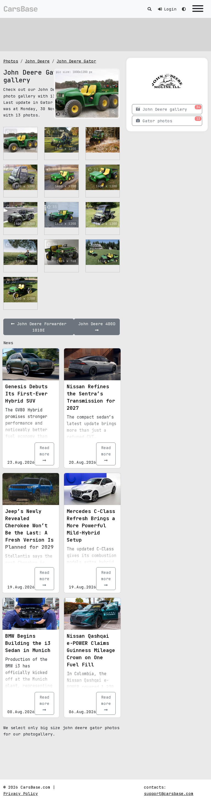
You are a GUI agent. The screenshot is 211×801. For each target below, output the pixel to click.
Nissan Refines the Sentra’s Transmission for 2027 (91, 397)
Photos (10, 61)
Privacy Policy (20, 793)
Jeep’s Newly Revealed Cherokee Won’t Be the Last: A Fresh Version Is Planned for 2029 (29, 529)
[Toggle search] (149, 9)
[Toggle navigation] (198, 9)
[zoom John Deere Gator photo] (113, 112)
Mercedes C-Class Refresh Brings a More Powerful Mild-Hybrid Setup (91, 525)
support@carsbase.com (168, 793)
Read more (44, 451)
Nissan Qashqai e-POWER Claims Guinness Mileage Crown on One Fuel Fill (91, 650)
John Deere (37, 61)
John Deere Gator (76, 61)
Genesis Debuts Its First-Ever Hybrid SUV (26, 393)
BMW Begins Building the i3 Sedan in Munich (28, 643)
